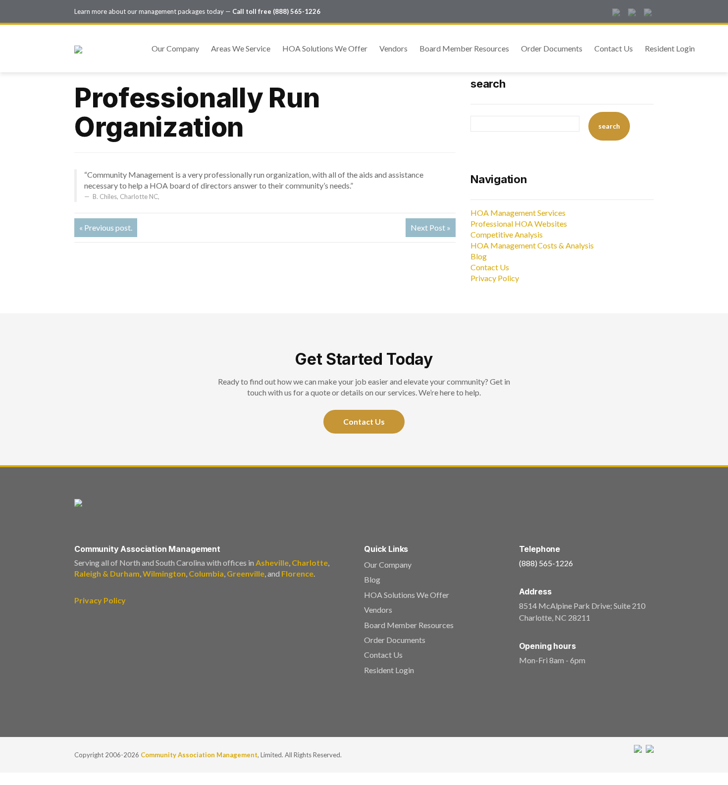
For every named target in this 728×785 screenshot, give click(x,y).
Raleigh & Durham (107, 573)
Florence (297, 573)
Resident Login (670, 48)
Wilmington (164, 573)
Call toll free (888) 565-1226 (276, 11)
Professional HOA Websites (518, 223)
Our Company (175, 48)
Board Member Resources (464, 48)
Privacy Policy (494, 278)
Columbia (206, 573)
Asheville (272, 562)
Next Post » (431, 227)
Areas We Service (240, 48)
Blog (478, 256)
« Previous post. (105, 227)
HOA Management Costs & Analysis (532, 245)
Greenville (245, 573)
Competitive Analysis (506, 234)
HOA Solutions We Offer (324, 48)
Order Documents (551, 48)
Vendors (393, 48)
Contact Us (613, 48)
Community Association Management (199, 755)
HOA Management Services (518, 212)
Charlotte (310, 562)
